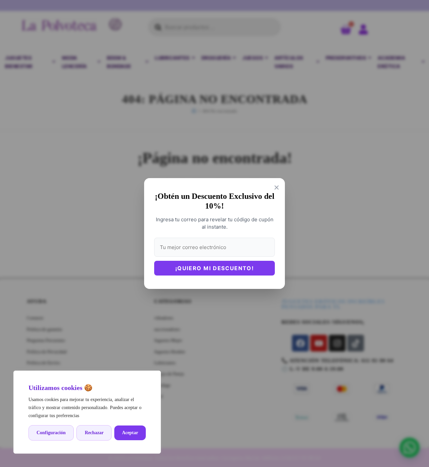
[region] (87, 412)
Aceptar (130, 432)
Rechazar (94, 432)
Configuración (51, 432)
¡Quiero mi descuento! (214, 268)
